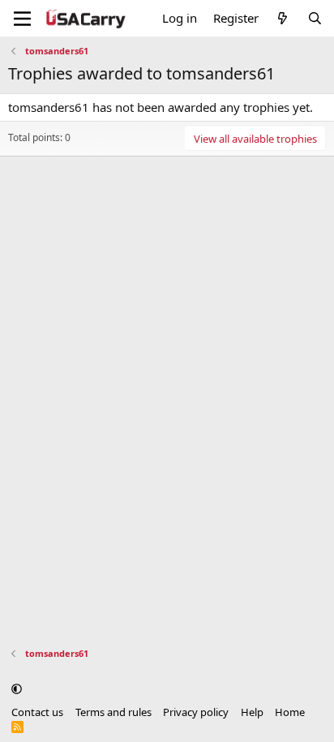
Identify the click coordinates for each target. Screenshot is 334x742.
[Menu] (22, 18)
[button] (16, 688)
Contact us (37, 712)
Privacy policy (196, 712)
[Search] (315, 18)
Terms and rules (113, 712)
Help (252, 712)
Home (290, 712)
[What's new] (282, 18)
